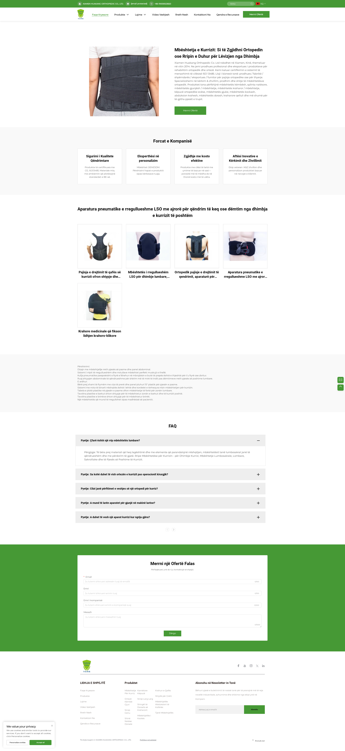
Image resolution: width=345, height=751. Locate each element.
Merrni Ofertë (256, 14)
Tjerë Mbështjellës (164, 712)
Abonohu (254, 709)
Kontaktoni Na (202, 14)
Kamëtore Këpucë (142, 692)
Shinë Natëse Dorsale (128, 721)
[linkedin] (263, 666)
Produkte (119, 14)
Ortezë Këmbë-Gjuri (129, 702)
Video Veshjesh (160, 14)
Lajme (138, 14)
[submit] (252, 4)
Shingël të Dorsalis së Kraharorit (142, 707)
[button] (167, 529)
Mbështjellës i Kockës (144, 717)
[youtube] (245, 666)
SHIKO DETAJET (99, 246)
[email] (340, 380)
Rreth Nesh (181, 14)
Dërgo (172, 633)
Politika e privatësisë (148, 740)
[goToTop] (340, 387)
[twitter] (257, 666)
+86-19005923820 (163, 4)
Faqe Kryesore (100, 14)
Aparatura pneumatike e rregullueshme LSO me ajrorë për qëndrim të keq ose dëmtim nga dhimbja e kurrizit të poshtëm (245, 274)
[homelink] (86, 666)
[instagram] (251, 666)
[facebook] (239, 666)
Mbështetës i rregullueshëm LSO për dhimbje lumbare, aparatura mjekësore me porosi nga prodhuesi (148, 274)
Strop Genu (127, 711)
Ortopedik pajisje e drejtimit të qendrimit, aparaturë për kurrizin (197, 274)
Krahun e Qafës (163, 690)
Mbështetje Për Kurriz (130, 692)
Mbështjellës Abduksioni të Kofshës (162, 704)
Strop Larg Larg (145, 699)
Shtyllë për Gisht (163, 696)
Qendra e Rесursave (227, 14)
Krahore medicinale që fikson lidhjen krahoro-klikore (99, 333)
